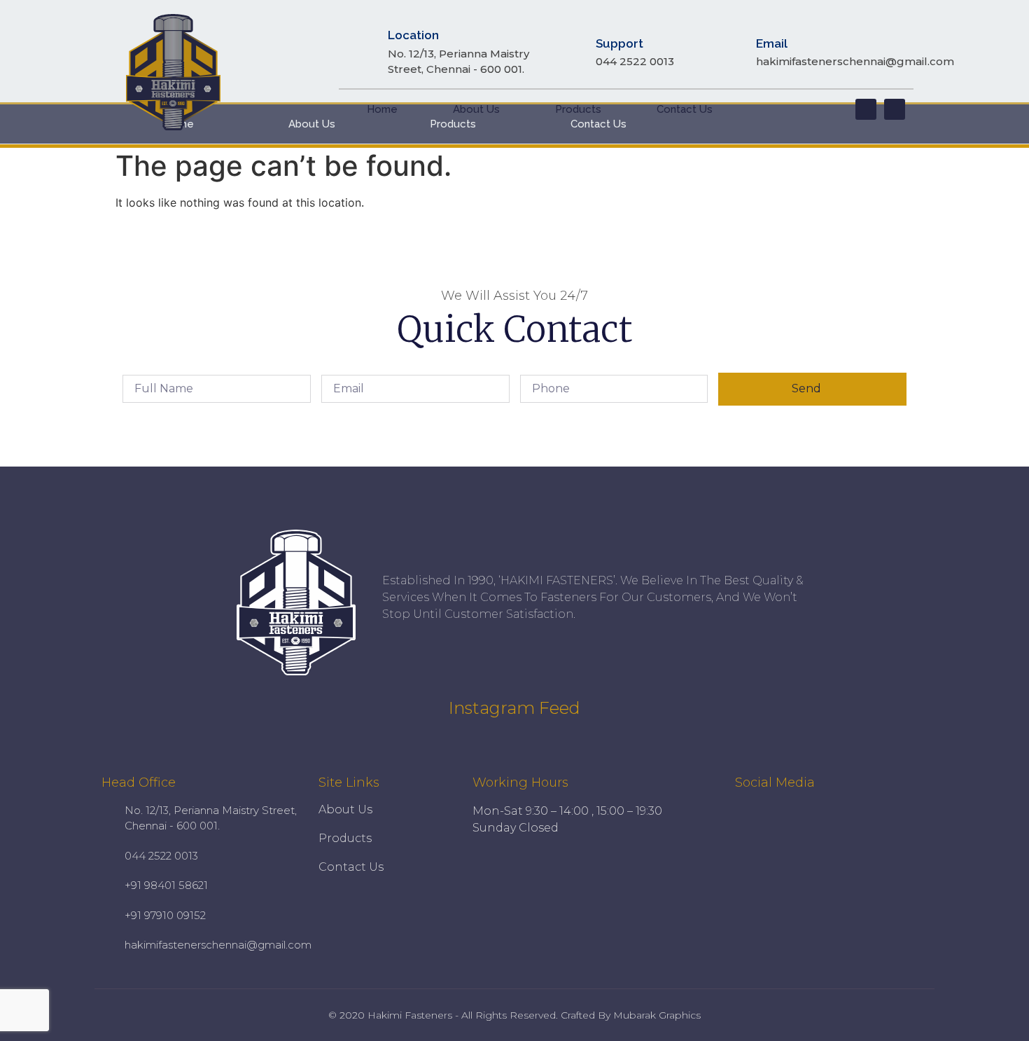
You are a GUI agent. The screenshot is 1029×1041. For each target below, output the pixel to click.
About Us (476, 109)
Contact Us (685, 109)
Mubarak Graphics (657, 1015)
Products (578, 109)
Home (382, 109)
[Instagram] (894, 109)
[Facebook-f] (865, 109)
